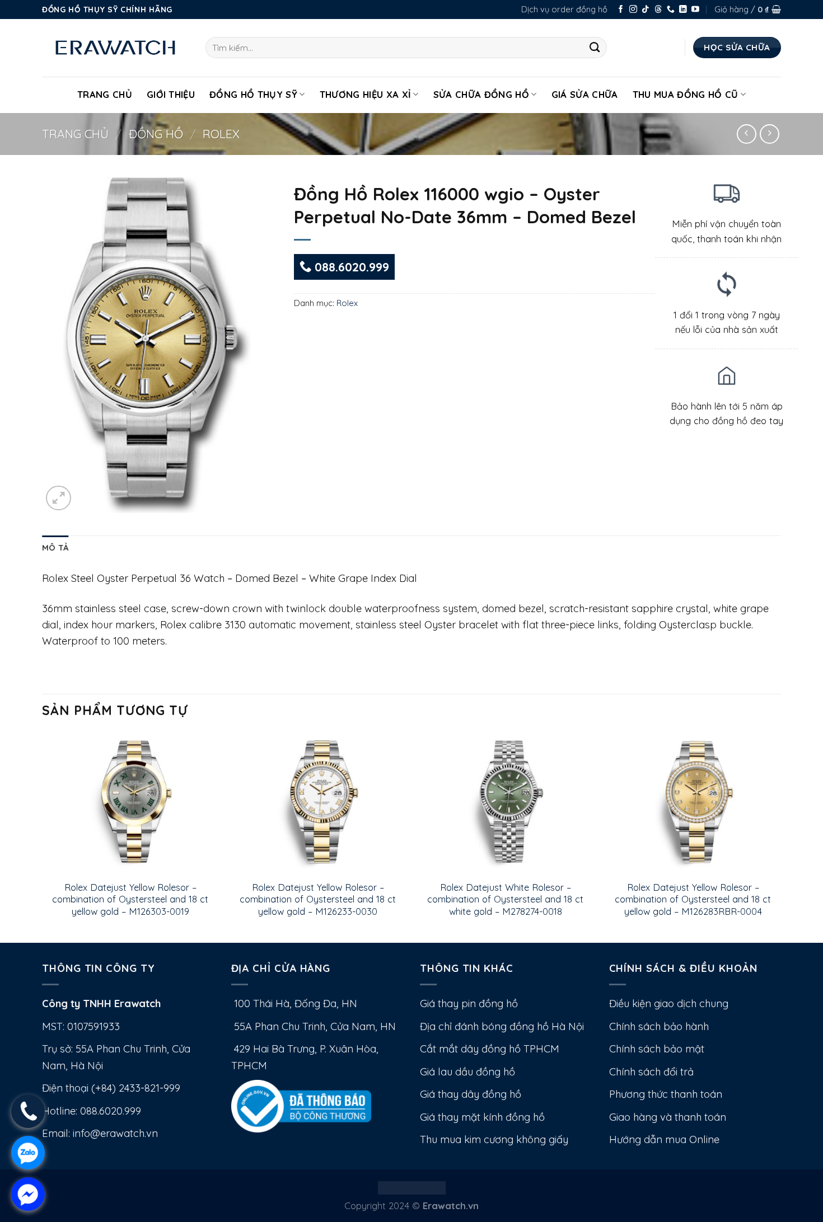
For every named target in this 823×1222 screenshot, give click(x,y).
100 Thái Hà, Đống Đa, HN (294, 1003)
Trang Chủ (104, 94)
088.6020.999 (350, 267)
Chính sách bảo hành (659, 1026)
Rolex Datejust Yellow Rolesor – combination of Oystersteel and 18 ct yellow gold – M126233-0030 (318, 899)
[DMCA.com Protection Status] (412, 1186)
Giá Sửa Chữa (584, 94)
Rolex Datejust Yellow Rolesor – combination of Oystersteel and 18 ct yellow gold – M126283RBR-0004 (693, 899)
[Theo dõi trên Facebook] (621, 10)
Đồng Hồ (156, 133)
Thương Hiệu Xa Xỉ (366, 94)
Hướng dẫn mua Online (664, 1139)
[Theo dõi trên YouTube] (695, 10)
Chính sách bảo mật (656, 1048)
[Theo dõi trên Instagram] (633, 10)
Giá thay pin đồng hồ (469, 1003)
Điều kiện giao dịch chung (668, 1003)
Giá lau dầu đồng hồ (467, 1071)
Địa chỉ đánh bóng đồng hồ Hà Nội (502, 1026)
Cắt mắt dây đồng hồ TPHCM (489, 1048)
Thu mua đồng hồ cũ (685, 94)
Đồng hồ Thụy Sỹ (253, 94)
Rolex (221, 133)
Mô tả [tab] (55, 547)
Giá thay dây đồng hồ (470, 1094)
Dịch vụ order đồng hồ (564, 9)
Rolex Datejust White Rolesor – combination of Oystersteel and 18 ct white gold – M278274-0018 (505, 899)
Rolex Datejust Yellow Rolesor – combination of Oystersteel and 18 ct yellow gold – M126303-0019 (130, 899)
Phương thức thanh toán (665, 1094)
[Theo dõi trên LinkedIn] (683, 10)
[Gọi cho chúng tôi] (671, 10)
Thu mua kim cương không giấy (494, 1139)
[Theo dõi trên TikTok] (645, 10)
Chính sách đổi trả (651, 1071)
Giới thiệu (171, 94)
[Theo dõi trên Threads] (658, 10)
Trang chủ (75, 133)
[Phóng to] (58, 498)
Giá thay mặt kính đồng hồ (482, 1117)
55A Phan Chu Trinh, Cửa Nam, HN (313, 1026)
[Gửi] (595, 47)
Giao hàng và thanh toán (667, 1117)
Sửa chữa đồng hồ (481, 94)
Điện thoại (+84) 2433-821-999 (111, 1088)
